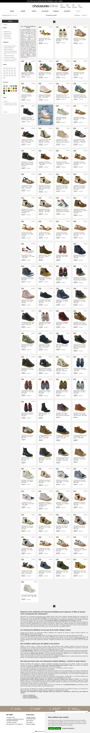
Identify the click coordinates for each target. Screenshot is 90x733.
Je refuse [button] (58, 728)
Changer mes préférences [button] (68, 728)
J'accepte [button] (51, 728)
